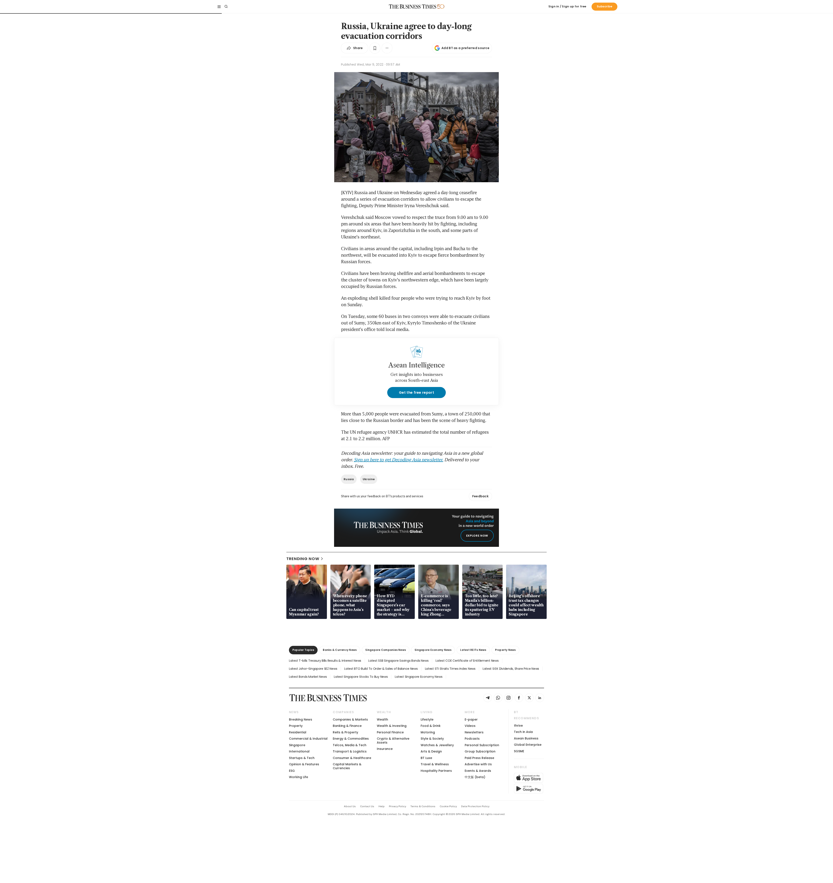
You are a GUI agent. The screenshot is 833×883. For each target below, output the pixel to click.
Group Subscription (480, 751)
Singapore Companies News (385, 650)
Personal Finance (390, 732)
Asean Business (526, 738)
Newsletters (474, 732)
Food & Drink (431, 726)
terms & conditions (422, 806)
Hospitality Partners (436, 771)
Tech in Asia (523, 732)
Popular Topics (303, 650)
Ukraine (369, 479)
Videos (470, 726)
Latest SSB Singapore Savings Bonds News (398, 660)
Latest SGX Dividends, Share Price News (511, 668)
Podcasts (472, 738)
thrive (518, 725)
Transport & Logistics (350, 751)
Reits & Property (345, 732)
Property (296, 726)
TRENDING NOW (302, 558)
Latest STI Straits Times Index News (450, 668)
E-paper (471, 719)
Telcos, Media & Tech (349, 745)
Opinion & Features (304, 764)
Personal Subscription (482, 745)
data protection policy (475, 806)
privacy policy (397, 806)
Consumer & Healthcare (352, 758)
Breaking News (300, 719)
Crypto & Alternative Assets (393, 740)
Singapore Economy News (433, 650)
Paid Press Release (479, 758)
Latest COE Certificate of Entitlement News (467, 660)
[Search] (226, 6)
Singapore (297, 745)
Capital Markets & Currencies (347, 766)
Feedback (480, 496)
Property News (505, 650)
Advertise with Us (478, 764)
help (382, 806)
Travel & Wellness (435, 764)
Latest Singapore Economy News (418, 677)
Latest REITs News (473, 650)
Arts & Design (431, 751)
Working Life (298, 777)
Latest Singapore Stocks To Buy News (361, 677)
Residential (297, 732)
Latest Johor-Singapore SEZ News (313, 668)
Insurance (385, 749)
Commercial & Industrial (308, 738)
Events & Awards (478, 771)
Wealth (382, 719)
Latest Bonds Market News (308, 677)
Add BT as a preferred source (465, 48)
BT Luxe (426, 758)
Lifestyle (427, 719)
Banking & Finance (347, 726)
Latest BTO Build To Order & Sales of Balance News (381, 668)
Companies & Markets (350, 719)
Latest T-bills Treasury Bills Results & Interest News (325, 660)
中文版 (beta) (475, 777)
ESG (292, 771)
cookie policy (448, 806)
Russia (349, 479)
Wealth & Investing (392, 726)
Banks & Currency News (340, 650)
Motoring (428, 732)
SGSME (519, 751)
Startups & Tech (302, 758)
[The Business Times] (412, 6)
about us (350, 806)
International (299, 751)
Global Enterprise (527, 744)
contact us (367, 806)
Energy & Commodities (351, 738)
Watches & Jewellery (437, 745)
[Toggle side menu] (219, 6)
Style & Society (432, 738)
